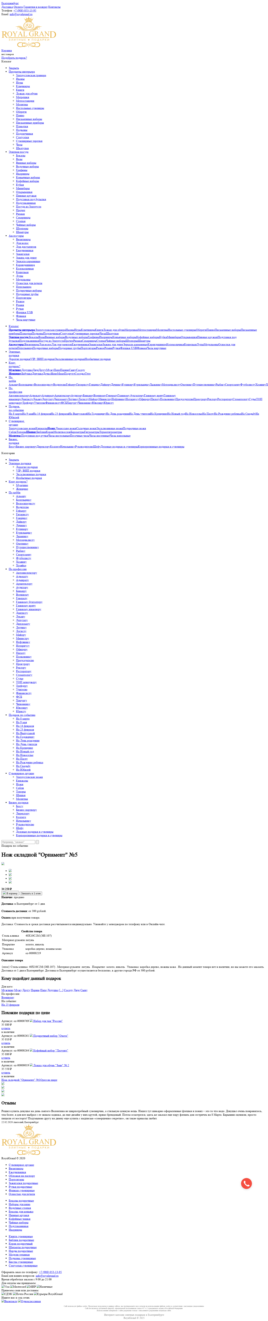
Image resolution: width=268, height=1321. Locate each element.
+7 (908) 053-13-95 (24, 10)
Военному (100, 395)
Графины (21, 170)
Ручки (20, 308)
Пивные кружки (26, 195)
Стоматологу (241, 399)
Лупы (19, 276)
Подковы (21, 130)
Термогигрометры (110, 432)
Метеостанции (25, 100)
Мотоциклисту (171, 384)
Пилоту (155, 399)
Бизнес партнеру (26, 446)
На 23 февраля (60, 413)
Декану (37, 399)
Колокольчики (25, 268)
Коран (50, 432)
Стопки (21, 221)
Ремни (20, 305)
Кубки (20, 184)
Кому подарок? (14, 364)
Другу (42, 370)
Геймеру (71, 384)
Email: (5, 14)
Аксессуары (16, 235)
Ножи (19, 784)
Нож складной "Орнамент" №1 (20, 1080)
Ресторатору (225, 399)
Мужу (50, 370)
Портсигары (23, 297)
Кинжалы (42, 428)
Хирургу (72, 402)
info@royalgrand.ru (21, 14)
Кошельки (22, 272)
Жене (54, 373)
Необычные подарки (98, 359)
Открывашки (24, 192)
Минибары (23, 188)
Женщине (22, 489)
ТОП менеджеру (26, 682)
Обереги (21, 111)
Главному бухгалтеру (131, 395)
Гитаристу (82, 384)
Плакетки (22, 126)
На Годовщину (97, 413)
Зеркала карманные (28, 261)
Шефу (97, 446)
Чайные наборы (26, 224)
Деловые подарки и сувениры (119, 446)
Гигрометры (91, 432)
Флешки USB (24, 312)
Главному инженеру (28, 609)
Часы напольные (120, 435)
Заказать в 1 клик (31, 893)
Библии (41, 432)
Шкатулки (22, 148)
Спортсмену (232, 384)
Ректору (212, 399)
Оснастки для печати (29, 283)
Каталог (14, 326)
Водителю (59, 384)
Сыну (72, 370)
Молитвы (22, 104)
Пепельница (23, 286)
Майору (94, 399)
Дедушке (27, 370)
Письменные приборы (30, 122)
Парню (64, 370)
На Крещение (158, 413)
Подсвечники (24, 133)
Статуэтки (22, 137)
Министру (105, 399)
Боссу (12, 446)
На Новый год (176, 413)
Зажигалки (23, 254)
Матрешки (22, 97)
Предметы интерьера (22, 71)
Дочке (47, 373)
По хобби (12, 379)
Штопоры (22, 228)
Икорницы (22, 173)
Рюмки (20, 214)
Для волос (22, 243)
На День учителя (139, 413)
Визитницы (23, 239)
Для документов (26, 246)
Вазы (19, 159)
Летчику (73, 399)
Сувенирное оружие (17, 422)
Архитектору (63, 395)
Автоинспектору (19, 395)
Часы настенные (99, 435)
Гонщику (94, 384)
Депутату (48, 399)
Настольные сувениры (30, 108)
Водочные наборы (27, 166)
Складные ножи (86, 428)
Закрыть (14, 68)
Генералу (112, 395)
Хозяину (260, 384)
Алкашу (14, 384)
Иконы (20, 79)
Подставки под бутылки (31, 199)
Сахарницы (23, 217)
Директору (43, 446)
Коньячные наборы (28, 177)
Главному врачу (154, 395)
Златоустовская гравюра (31, 75)
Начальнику (67, 446)
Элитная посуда (18, 152)
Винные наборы (26, 162)
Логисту (83, 399)
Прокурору (200, 399)
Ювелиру (98, 402)
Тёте (88, 373)
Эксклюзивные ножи (109, 428)
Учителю (39, 402)
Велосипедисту (43, 384)
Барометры (77, 432)
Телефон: (7, 10)
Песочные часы (79, 435)
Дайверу (105, 384)
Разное (20, 301)
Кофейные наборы (27, 181)
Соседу (80, 370)
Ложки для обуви (27, 93)
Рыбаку (220, 384)
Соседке (80, 373)
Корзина (6, 50)
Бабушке (27, 373)
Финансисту (53, 402)
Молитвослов (62, 432)
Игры (19, 82)
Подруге (69, 373)
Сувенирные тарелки (29, 141)
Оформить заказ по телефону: (19, 1272)
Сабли (13, 432)
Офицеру (145, 399)
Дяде (36, 370)
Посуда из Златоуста (28, 206)
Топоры (21, 432)
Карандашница (25, 265)
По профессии (15, 390)
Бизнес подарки (14, 441)
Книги (20, 90)
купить (5, 1028)
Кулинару (128, 384)
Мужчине (22, 485)
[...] (61, 990)
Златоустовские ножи (22, 428)
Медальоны (23, 279)
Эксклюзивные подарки (70, 359)
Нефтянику (119, 399)
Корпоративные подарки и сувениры (161, 446)
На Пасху (208, 413)
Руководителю (84, 446)
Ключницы (23, 86)
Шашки (21, 795)
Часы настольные (59, 435)
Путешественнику (204, 384)
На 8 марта (15, 413)
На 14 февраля (42, 413)
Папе (57, 370)
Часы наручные (25, 319)
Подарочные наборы (29, 290)
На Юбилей (23, 769)
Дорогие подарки (19, 359)
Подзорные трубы (27, 294)
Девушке (37, 373)
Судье (252, 399)
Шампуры (22, 232)
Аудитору (77, 395)
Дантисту (27, 399)
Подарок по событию (16, 408)
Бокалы (20, 155)
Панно (20, 115)
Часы (19, 144)
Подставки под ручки (34, 435)
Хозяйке (21, 565)
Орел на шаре (48, 1080)
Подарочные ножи (134, 428)
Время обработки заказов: (17, 1279)
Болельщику (26, 384)
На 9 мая (27, 413)
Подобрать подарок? (14, 57)
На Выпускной (78, 413)
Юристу (109, 402)
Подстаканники (26, 203)
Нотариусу (132, 399)
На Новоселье (193, 413)
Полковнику (168, 399)
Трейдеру (28, 402)
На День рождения (117, 413)
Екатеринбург (10, 3)
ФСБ (64, 402)
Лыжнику (156, 384)
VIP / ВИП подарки (42, 359)
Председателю (184, 399)
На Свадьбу (248, 413)
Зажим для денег (26, 257)
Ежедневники (24, 250)
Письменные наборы (29, 119)
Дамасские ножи (66, 428)
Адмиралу (48, 395)
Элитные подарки (15, 353)
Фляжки (21, 316)
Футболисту (247, 384)
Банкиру (88, 395)
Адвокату (36, 395)
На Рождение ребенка (227, 413)
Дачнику (116, 384)
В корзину (12, 893)
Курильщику (142, 384)
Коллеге (55, 446)
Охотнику (186, 384)
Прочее (20, 210)
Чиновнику (85, 402)
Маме (60, 373)
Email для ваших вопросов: (18, 1275)
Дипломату (61, 399)
